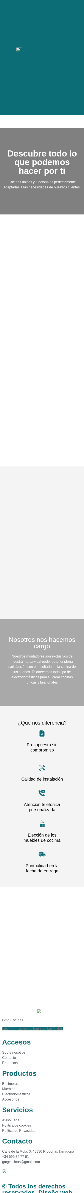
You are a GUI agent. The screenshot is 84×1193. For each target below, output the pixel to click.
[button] (76, 49)
